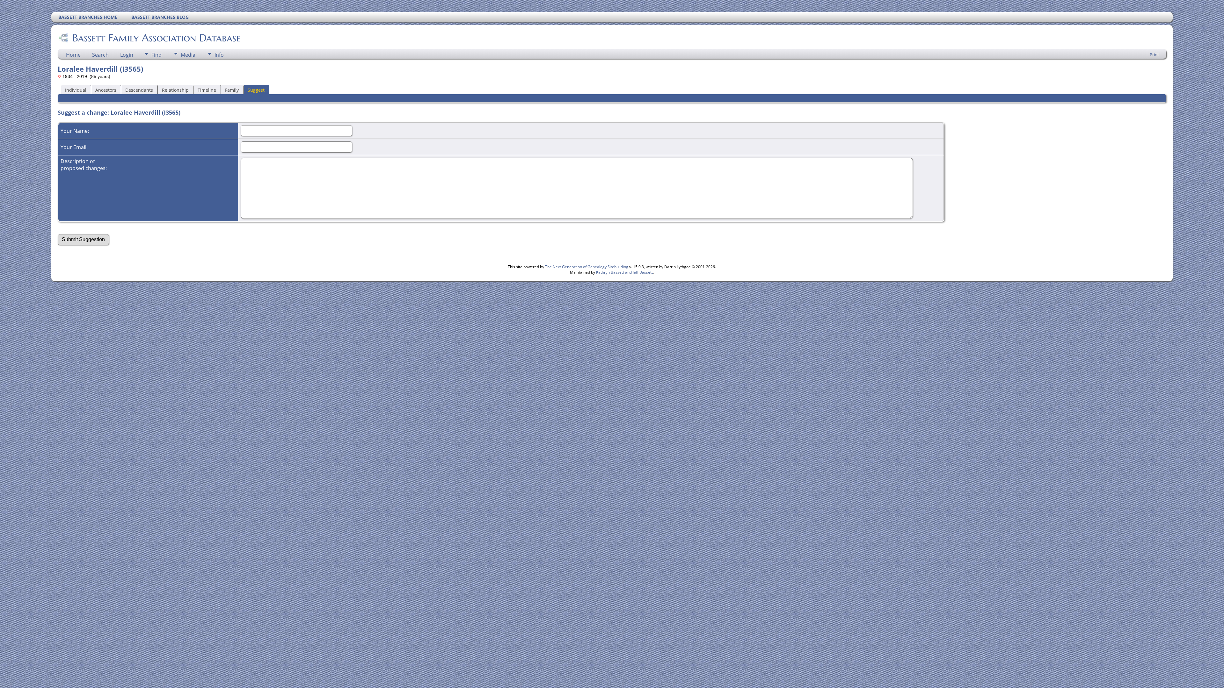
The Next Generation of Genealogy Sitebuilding (586, 266)
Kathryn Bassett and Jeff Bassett (624, 272)
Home (73, 54)
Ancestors (105, 90)
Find (156, 54)
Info (219, 54)
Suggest (256, 90)
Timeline (207, 90)
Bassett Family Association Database (156, 38)
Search (100, 54)
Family (232, 90)
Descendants (139, 90)
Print (1154, 54)
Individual (75, 90)
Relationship (175, 90)
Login (126, 54)
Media (188, 54)
